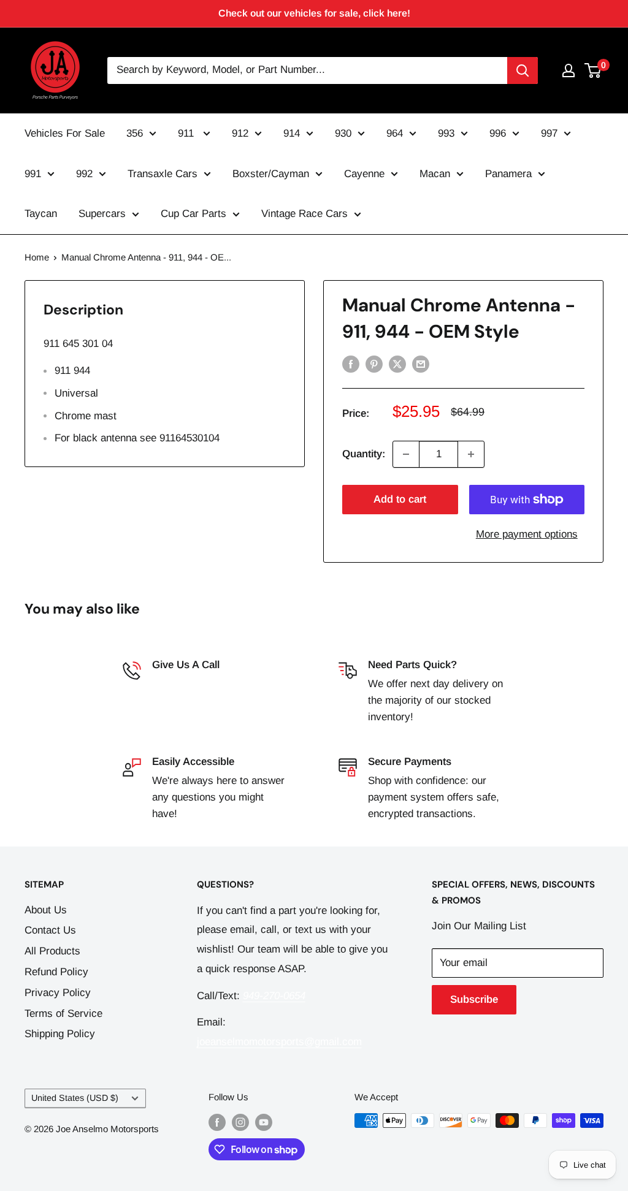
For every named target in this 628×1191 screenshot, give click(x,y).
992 (84, 174)
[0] (593, 70)
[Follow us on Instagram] (240, 1122)
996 (497, 133)
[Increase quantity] (471, 454)
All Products (52, 951)
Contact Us (50, 930)
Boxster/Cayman (270, 174)
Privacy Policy (58, 993)
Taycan (41, 213)
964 (394, 133)
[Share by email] (420, 363)
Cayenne (364, 174)
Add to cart (399, 499)
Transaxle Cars (162, 174)
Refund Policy (56, 972)
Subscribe (474, 999)
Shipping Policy (60, 1034)
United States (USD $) (74, 1098)
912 (240, 133)
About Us (46, 910)
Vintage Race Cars (304, 213)
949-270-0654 (183, 684)
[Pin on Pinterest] (374, 363)
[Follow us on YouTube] (263, 1122)
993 (446, 133)
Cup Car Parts (193, 213)
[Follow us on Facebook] (217, 1122)
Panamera (508, 174)
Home (37, 257)
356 (134, 133)
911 (187, 133)
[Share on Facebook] (350, 363)
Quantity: (363, 454)
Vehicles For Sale (65, 133)
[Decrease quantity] (406, 454)
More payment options (527, 534)
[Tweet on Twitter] (397, 363)
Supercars (102, 213)
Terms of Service (63, 1013)
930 (343, 133)
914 (291, 133)
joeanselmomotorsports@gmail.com (279, 1042)
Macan (434, 174)
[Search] (522, 70)
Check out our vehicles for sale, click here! (314, 13)
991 (33, 174)
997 (549, 133)
